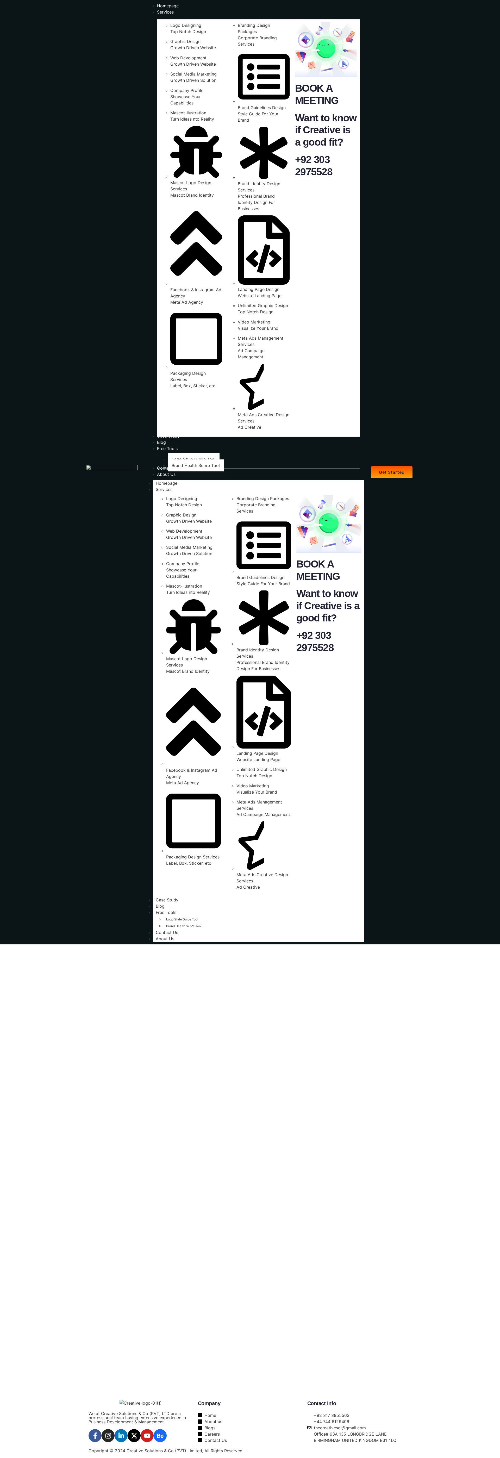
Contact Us (167, 932)
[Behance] (160, 1435)
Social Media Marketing (193, 74)
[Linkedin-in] (121, 1435)
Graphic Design (185, 41)
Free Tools (166, 912)
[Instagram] (108, 1435)
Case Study (167, 899)
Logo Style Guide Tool (182, 919)
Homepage (166, 483)
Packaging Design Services (193, 856)
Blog (160, 906)
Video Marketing (254, 322)
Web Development (188, 57)
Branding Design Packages (262, 498)
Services (164, 489)
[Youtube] (147, 1435)
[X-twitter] (134, 1435)
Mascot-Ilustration (188, 112)
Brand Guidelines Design (262, 107)
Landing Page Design (258, 289)
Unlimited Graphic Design (263, 305)
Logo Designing (185, 25)
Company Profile (186, 90)
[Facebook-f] (95, 1435)
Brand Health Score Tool (184, 926)
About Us (165, 938)
